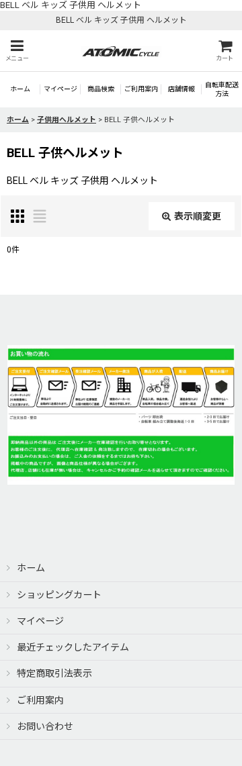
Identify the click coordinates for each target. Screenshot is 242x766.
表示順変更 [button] (197, 216)
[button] (16, 50)
